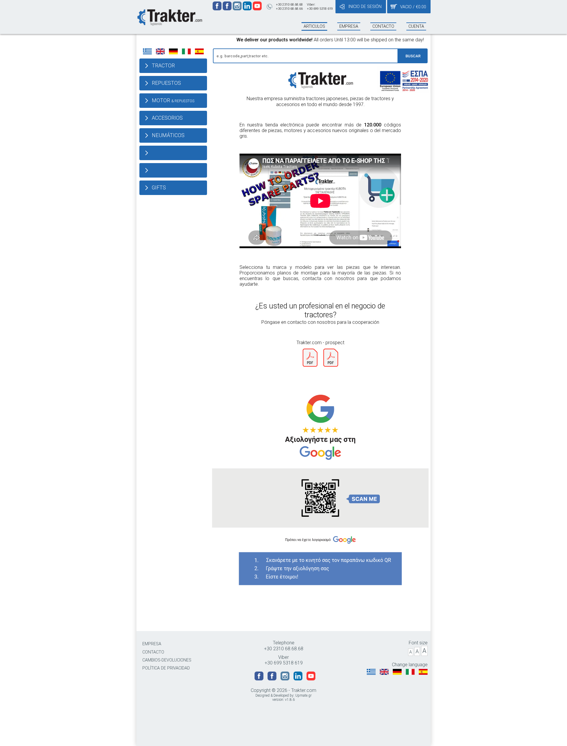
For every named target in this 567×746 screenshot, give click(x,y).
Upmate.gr (303, 695)
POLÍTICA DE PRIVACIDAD (166, 668)
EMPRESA (151, 643)
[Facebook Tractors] (218, 9)
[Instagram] (238, 9)
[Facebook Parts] (228, 9)
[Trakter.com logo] (169, 16)
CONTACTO (153, 652)
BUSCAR (413, 56)
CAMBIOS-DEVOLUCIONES (166, 660)
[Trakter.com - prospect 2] (330, 365)
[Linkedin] (248, 9)
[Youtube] (257, 9)
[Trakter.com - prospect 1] (310, 365)
